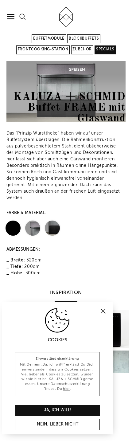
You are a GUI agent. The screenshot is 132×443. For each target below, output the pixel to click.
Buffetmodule (48, 39)
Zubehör (82, 49)
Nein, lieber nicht (57, 424)
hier (66, 388)
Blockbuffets (84, 39)
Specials (105, 49)
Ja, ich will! (57, 410)
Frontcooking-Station (43, 49)
